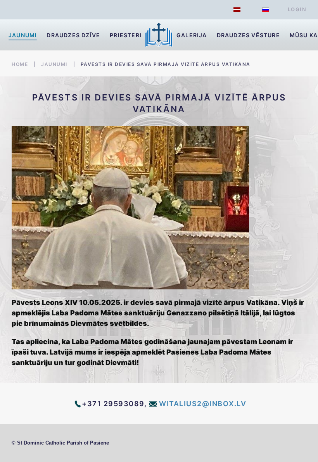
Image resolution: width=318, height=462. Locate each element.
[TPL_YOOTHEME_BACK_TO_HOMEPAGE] (159, 34)
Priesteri (126, 35)
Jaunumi (23, 35)
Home (20, 64)
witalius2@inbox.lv (202, 404)
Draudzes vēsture (248, 35)
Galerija (191, 35)
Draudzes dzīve (73, 35)
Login (297, 9)
